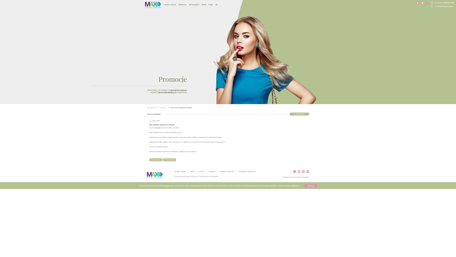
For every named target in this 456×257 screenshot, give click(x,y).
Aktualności (194, 5)
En (216, 5)
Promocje (182, 5)
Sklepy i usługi (170, 5)
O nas (211, 5)
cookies (167, 186)
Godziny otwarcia (227, 171)
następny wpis (169, 160)
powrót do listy (299, 114)
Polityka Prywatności (247, 171)
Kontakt (212, 171)
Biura (204, 5)
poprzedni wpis (156, 160)
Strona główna (151, 108)
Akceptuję (310, 186)
